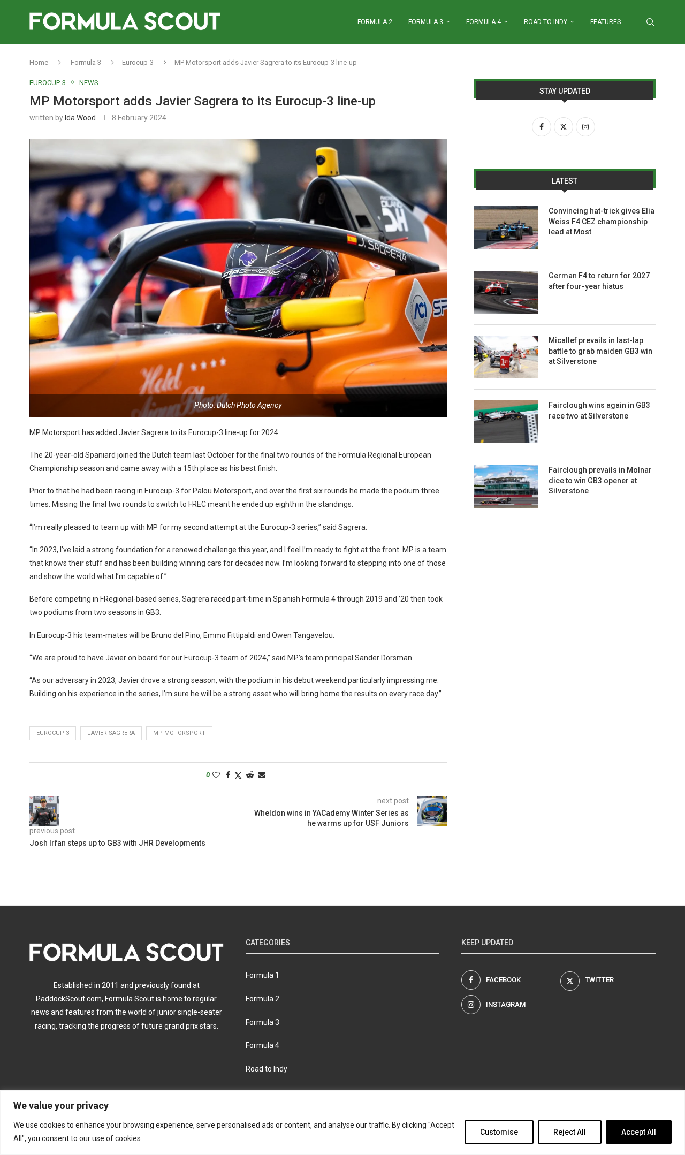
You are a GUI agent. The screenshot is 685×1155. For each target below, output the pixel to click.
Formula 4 (483, 22)
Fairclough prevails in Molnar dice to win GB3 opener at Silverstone (600, 480)
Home (38, 62)
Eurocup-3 (138, 62)
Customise (499, 1132)
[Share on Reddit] (250, 775)
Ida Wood (80, 117)
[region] (342, 1122)
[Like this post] (216, 775)
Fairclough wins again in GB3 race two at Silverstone (599, 410)
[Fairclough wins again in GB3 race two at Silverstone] (506, 421)
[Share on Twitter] (238, 775)
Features (605, 22)
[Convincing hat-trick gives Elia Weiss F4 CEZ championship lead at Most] (506, 227)
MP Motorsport (179, 733)
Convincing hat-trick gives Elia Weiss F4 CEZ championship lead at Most (601, 221)
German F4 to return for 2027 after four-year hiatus (599, 281)
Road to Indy (545, 22)
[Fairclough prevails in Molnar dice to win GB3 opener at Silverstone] (506, 486)
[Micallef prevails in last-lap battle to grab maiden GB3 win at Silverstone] (506, 357)
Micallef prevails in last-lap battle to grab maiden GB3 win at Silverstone (600, 351)
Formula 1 (262, 975)
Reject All (569, 1132)
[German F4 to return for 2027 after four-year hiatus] (506, 292)
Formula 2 (374, 22)
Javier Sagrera (111, 733)
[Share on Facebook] (228, 775)
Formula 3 (425, 22)
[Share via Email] (261, 775)
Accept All (638, 1132)
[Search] (650, 22)
